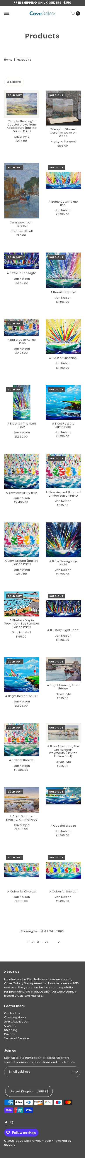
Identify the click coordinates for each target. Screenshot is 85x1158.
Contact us (12, 1013)
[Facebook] (6, 1123)
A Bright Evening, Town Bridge (63, 686)
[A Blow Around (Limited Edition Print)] (21, 539)
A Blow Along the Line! (21, 492)
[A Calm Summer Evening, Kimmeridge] (21, 800)
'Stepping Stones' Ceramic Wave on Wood (63, 132)
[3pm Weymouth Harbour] (21, 191)
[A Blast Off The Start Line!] (21, 402)
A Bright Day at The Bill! (21, 696)
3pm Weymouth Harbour (21, 224)
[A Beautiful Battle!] (63, 270)
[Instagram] (11, 1123)
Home (8, 59)
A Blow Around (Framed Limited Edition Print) (63, 493)
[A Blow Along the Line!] (21, 471)
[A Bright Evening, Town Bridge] (63, 669)
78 (46, 942)
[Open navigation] (6, 13)
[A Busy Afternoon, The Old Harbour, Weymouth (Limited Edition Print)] (63, 733)
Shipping (10, 1030)
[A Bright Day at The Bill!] (21, 674)
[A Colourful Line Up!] (63, 870)
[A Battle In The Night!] (21, 261)
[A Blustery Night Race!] (63, 608)
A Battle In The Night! (22, 273)
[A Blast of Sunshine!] (63, 336)
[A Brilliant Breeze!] (21, 740)
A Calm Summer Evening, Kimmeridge (21, 817)
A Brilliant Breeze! (21, 760)
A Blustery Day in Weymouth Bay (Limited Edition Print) (21, 623)
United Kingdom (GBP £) (29, 1091)
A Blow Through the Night (63, 562)
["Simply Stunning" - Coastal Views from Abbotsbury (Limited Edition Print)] (21, 104)
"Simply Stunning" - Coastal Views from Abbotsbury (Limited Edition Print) (22, 126)
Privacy (9, 1034)
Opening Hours (15, 1017)
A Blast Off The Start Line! (21, 425)
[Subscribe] (75, 1071)
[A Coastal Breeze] (63, 804)
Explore (15, 82)
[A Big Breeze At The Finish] (21, 327)
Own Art (9, 1025)
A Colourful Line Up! (63, 891)
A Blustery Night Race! (63, 630)
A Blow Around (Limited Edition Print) (22, 562)
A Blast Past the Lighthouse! (63, 425)
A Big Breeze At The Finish (22, 341)
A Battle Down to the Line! (63, 203)
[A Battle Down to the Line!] (63, 180)
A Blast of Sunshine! (63, 358)
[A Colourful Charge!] (21, 870)
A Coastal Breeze (63, 826)
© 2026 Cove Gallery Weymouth (27, 1141)
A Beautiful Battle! (63, 292)
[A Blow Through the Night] (63, 539)
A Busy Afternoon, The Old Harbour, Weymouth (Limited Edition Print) (63, 751)
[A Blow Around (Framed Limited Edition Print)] (63, 471)
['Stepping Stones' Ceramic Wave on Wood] (63, 108)
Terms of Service (16, 1038)
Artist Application (16, 1021)
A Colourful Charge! (21, 891)
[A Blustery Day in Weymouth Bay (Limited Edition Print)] (21, 603)
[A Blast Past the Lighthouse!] (63, 402)
